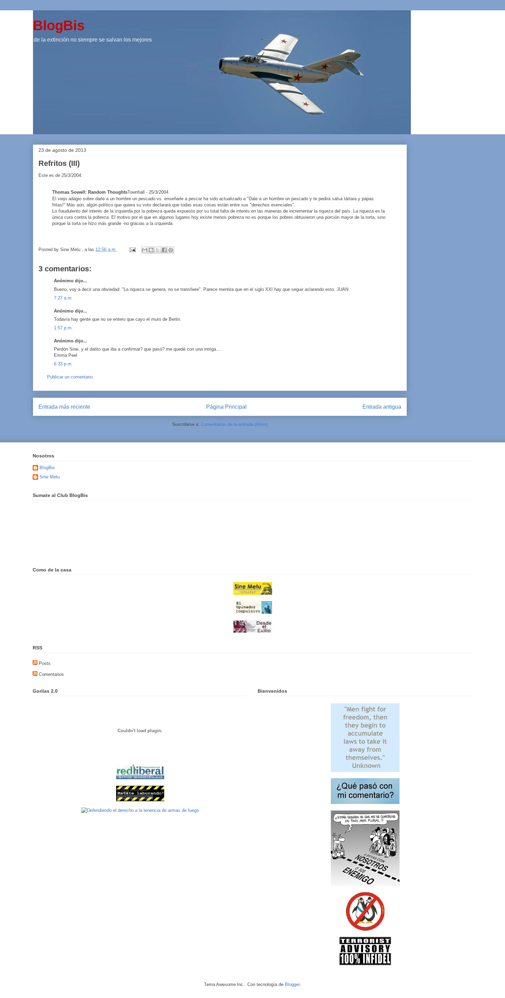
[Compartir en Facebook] (164, 250)
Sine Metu (50, 476)
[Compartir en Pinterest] (170, 250)
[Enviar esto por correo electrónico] (144, 250)
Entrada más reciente (64, 407)
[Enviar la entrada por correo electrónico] (132, 249)
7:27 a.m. (63, 297)
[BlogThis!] (151, 250)
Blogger (292, 984)
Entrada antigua (381, 407)
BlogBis (59, 25)
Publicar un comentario (70, 376)
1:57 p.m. (63, 327)
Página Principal (226, 407)
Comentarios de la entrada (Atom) (234, 424)
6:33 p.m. (63, 363)
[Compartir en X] (157, 250)
